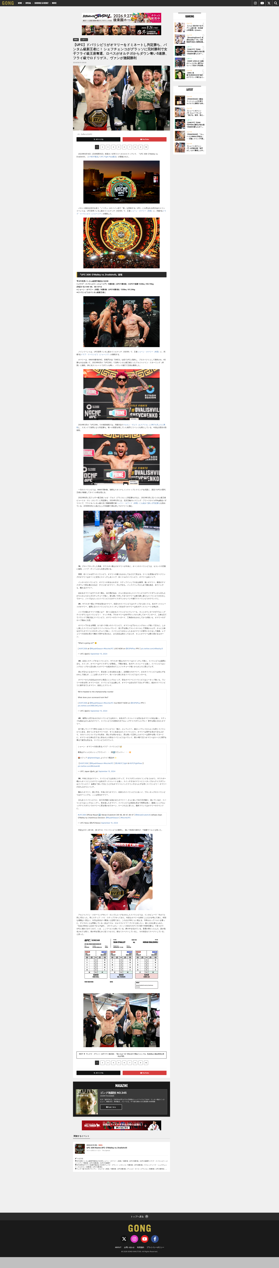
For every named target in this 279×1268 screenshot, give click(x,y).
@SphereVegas (94, 758)
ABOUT (118, 1247)
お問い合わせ (129, 1247)
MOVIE (54, 3)
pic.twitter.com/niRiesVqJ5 (152, 648)
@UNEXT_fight (121, 763)
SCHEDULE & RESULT (41, 3)
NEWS (20, 3)
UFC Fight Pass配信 (108, 157)
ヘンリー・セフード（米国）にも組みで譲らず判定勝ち (138, 503)
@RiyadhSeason (96, 648)
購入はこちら (111, 1107)
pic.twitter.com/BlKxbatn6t (89, 766)
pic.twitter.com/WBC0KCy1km (90, 706)
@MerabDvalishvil (142, 815)
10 (146, 147)
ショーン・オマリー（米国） (141, 211)
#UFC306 (83, 648)
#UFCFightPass (135, 763)
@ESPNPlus (130, 648)
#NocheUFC (109, 648)
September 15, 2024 (98, 654)
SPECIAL (28, 3)
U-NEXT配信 (93, 157)
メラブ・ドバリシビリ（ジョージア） (95, 354)
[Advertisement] (121, 1191)
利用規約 (140, 1247)
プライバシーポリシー (155, 1247)
